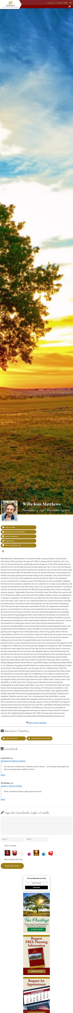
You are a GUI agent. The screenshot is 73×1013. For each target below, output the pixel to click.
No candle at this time (14, 859)
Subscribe (36, 887)
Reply (3, 775)
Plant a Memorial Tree (13, 545)
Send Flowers (9, 541)
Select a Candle (10, 845)
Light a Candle (10, 527)
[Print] (3, 551)
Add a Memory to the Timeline (15, 532)
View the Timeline (11, 738)
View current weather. (37, 722)
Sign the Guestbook (11, 536)
